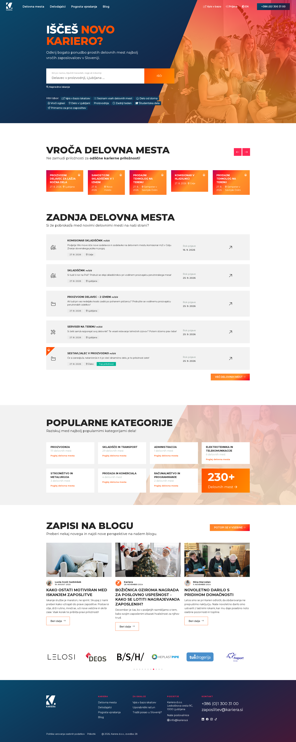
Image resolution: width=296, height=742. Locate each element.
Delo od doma (148, 98)
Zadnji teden (123, 103)
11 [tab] (161, 669)
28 (136, 734)
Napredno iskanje (59, 86)
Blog (106, 6)
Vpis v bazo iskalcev (77, 98)
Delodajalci (58, 6)
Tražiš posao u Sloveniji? (147, 712)
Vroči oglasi (57, 103)
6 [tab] (148, 669)
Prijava (232, 6)
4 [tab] (142, 669)
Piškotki (91, 734)
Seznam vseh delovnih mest (114, 98)
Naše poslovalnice (178, 715)
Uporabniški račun (144, 707)
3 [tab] (139, 669)
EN (247, 6)
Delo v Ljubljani (80, 103)
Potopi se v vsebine (228, 527)
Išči (159, 75)
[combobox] (93, 77)
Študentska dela (149, 103)
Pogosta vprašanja (84, 6)
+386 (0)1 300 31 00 (273, 6)
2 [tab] (137, 669)
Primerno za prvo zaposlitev (68, 108)
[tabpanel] (61, 657)
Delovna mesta (33, 6)
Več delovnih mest (229, 376)
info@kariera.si (179, 720)
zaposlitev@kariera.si (222, 709)
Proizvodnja (101, 103)
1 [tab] (134, 669)
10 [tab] (159, 669)
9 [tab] (156, 669)
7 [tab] (150, 669)
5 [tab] (145, 669)
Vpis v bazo (213, 6)
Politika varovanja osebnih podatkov (65, 734)
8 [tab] (153, 669)
